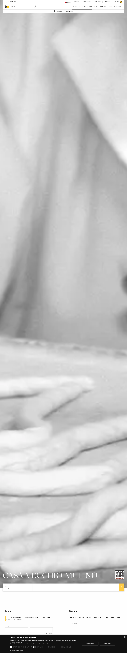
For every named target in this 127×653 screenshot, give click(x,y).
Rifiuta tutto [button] (107, 644)
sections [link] (103, 6)
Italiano (107, 2)
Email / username (9, 626)
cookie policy (18, 642)
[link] (117, 2)
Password (32, 626)
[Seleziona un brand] (35, 6)
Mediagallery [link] (118, 6)
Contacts (98, 2)
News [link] (96, 6)
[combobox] (125, 637)
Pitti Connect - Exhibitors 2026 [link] (82, 6)
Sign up (75, 624)
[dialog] (63, 644)
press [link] (110, 6)
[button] (44, 650)
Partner (76, 2)
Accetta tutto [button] (90, 644)
